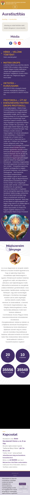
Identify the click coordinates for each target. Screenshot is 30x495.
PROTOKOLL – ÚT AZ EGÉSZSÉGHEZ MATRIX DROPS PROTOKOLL (16, 103)
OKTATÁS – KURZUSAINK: (11, 84)
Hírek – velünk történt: (12, 53)
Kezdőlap (4, 19)
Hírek (15, 475)
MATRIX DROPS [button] (11, 62)
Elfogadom (22, 484)
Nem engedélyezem (23, 487)
